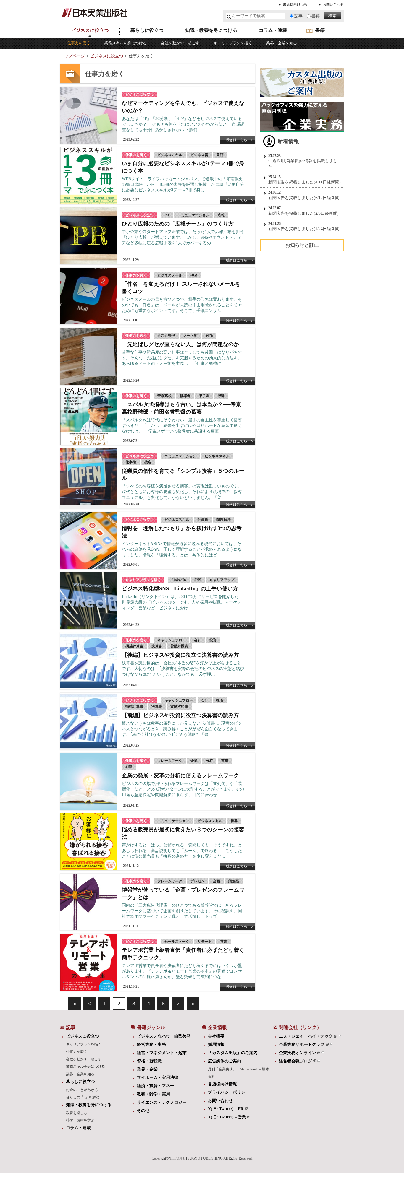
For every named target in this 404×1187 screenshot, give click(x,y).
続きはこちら (236, 140)
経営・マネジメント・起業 (162, 1053)
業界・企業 (147, 1069)
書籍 (315, 16)
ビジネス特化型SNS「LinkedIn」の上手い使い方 (180, 588)
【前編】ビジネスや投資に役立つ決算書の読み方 (180, 715)
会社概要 (216, 1036)
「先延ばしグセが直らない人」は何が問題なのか (180, 344)
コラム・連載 (273, 30)
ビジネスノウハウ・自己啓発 (164, 1036)
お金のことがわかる (82, 1090)
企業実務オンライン (297, 1053)
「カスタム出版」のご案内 (233, 1053)
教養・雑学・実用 (153, 1094)
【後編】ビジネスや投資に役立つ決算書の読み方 (180, 655)
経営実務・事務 (151, 1044)
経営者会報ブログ (295, 1061)
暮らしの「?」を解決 (82, 1097)
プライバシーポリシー (228, 1092)
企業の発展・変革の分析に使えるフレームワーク (180, 775)
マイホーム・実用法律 (157, 1077)
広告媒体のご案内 (224, 1061)
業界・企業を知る (281, 43)
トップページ (72, 56)
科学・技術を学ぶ (80, 1120)
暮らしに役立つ (147, 30)
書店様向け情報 (295, 4)
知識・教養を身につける (211, 30)
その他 (143, 1110)
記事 (298, 16)
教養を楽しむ (76, 1113)
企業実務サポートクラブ (301, 1044)
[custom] (302, 94)
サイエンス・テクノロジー (162, 1102)
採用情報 (216, 1044)
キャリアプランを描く (233, 43)
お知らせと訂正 (302, 245)
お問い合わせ (333, 4)
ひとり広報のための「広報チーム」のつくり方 (178, 224)
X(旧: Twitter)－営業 (227, 1117)
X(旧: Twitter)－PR (225, 1109)
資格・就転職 (149, 1061)
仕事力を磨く (78, 43)
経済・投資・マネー (155, 1086)
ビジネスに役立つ (90, 30)
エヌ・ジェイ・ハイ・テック (306, 1036)
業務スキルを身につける (125, 43)
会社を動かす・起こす (180, 43)
